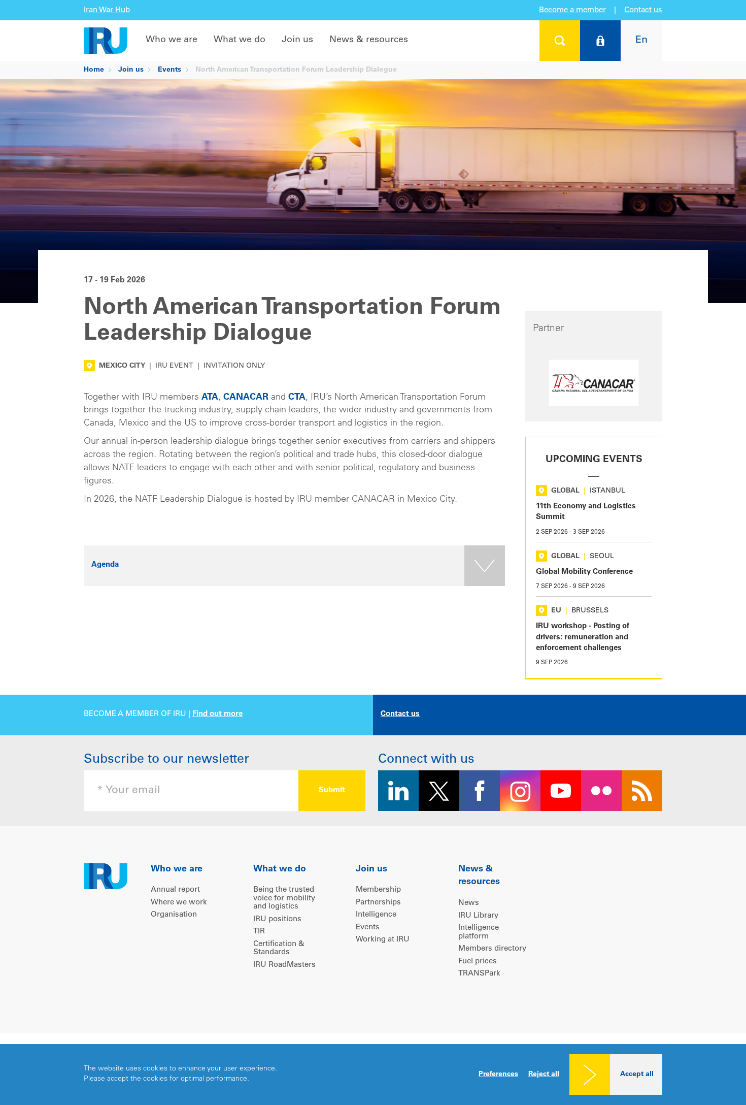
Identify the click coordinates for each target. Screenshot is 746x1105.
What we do (239, 40)
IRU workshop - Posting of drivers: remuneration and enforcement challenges (582, 637)
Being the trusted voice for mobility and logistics (284, 898)
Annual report (175, 890)
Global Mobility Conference (584, 572)
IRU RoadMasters (284, 965)
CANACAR (245, 397)
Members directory (492, 949)
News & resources (368, 40)
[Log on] (600, 40)
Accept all (637, 1074)
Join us (297, 40)
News (468, 903)
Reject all (543, 1074)
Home (94, 70)
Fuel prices (477, 961)
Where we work (179, 902)
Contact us (643, 10)
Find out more (217, 714)
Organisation (174, 915)
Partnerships (378, 902)
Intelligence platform (478, 932)
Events (169, 70)
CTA (297, 397)
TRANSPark (479, 974)
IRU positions (277, 919)
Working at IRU (383, 940)
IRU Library (478, 916)
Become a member (572, 10)
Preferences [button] (498, 1074)
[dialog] (373, 1074)
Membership (378, 890)
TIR (259, 931)
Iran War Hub (107, 10)
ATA (209, 397)
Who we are (171, 40)
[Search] (559, 40)
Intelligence (376, 915)
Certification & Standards (278, 948)
